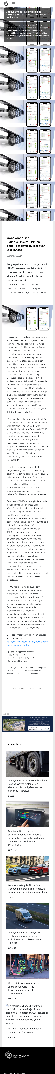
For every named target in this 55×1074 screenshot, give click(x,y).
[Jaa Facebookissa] (22, 696)
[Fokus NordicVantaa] (27, 725)
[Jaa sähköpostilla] (41, 696)
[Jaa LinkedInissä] (32, 696)
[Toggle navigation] (13, 3)
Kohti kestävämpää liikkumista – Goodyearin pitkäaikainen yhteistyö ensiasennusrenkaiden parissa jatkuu (27, 889)
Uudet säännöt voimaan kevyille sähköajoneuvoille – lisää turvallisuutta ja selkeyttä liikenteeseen (25, 988)
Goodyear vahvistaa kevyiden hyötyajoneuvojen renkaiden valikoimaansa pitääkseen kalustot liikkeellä (26, 937)
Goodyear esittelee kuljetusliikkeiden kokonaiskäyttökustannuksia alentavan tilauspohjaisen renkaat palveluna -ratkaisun (27, 785)
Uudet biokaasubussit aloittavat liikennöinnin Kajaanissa (24, 1030)
